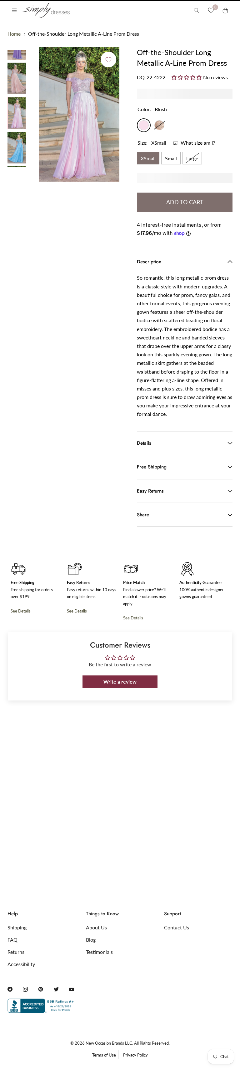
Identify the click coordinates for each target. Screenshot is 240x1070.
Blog (91, 940)
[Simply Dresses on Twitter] (56, 989)
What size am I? (198, 143)
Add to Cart (184, 202)
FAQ (13, 940)
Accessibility (21, 964)
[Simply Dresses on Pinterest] (40, 989)
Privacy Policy (135, 1054)
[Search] (196, 10)
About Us (96, 927)
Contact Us (176, 927)
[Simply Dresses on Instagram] (25, 989)
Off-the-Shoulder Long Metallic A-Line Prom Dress (83, 34)
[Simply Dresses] (45, 10)
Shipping (17, 927)
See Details (21, 610)
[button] (187, 77)
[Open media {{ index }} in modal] (79, 114)
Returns (16, 952)
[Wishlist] (211, 10)
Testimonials (99, 952)
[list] (17, 108)
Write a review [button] (120, 682)
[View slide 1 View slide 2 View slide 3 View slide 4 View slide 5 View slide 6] (79, 114)
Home (14, 34)
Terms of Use (104, 1054)
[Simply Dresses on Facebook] (10, 989)
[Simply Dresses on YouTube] (71, 989)
